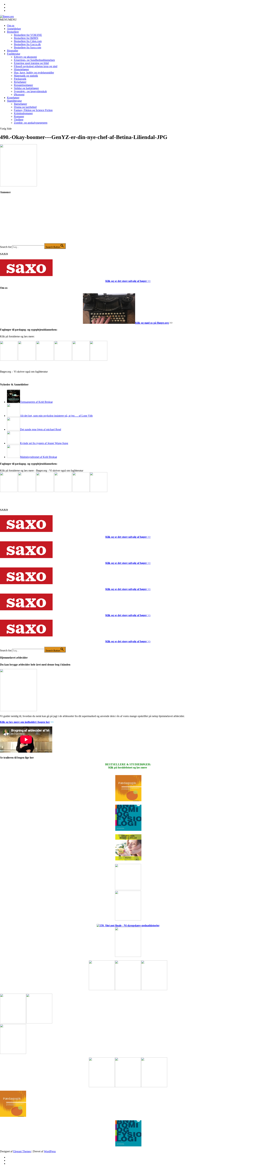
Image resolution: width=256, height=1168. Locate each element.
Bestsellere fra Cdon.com (28, 41)
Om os (10, 25)
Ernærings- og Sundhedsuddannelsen (34, 60)
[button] (8, 19)
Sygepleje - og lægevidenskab (30, 91)
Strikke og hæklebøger (26, 88)
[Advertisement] (26, 221)
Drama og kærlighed (25, 107)
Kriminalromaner (23, 113)
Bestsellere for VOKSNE (28, 34)
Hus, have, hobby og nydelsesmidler (34, 72)
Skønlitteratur (14, 100)
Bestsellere (13, 31)
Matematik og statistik (26, 75)
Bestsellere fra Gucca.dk (27, 44)
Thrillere (18, 119)
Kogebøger (13, 97)
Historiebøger (21, 69)
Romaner (19, 116)
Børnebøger (20, 103)
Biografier (12, 50)
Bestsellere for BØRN (26, 38)
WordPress (50, 1151)
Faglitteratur (13, 53)
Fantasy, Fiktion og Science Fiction (33, 110)
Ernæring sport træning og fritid (31, 63)
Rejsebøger (20, 81)
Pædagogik (20, 78)
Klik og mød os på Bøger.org (152, 322)
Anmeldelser (14, 28)
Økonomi (19, 94)
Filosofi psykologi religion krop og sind (35, 66)
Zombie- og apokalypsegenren (30, 122)
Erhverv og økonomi (25, 56)
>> (149, 281)
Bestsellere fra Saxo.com (27, 47)
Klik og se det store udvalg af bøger (126, 281)
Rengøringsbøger (23, 85)
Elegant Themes (22, 1151)
